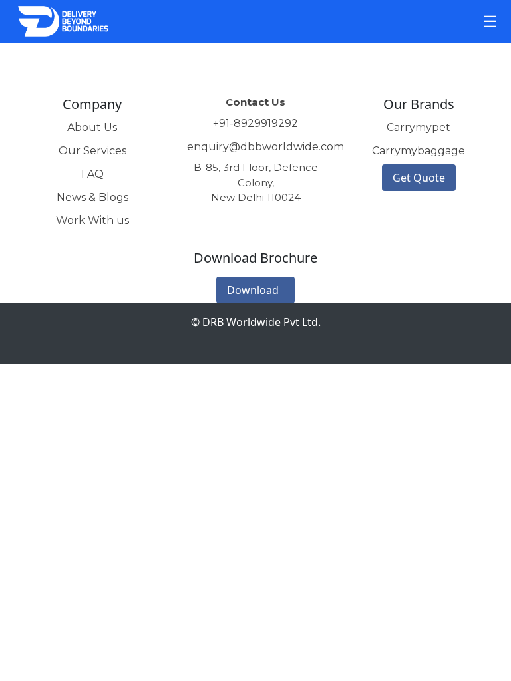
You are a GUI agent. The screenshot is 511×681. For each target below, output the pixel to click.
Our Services (92, 150)
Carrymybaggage (418, 150)
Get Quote (419, 177)
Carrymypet (418, 127)
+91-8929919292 (255, 123)
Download (253, 290)
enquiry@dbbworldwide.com (265, 146)
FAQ (92, 174)
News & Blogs (92, 197)
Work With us (92, 220)
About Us (92, 127)
